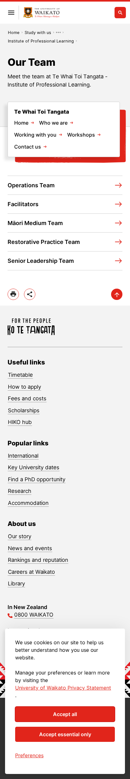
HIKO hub (20, 422)
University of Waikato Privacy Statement (63, 688)
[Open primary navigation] (11, 13)
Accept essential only (65, 734)
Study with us (38, 32)
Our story (19, 536)
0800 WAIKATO (33, 615)
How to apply (24, 387)
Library (16, 583)
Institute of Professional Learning (41, 41)
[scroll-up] (116, 294)
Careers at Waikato (31, 572)
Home (14, 32)
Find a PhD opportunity (36, 479)
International (23, 456)
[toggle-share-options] (29, 294)
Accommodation (28, 503)
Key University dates (33, 467)
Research (19, 491)
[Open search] (120, 12)
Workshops (81, 135)
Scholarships (23, 410)
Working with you (35, 135)
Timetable (20, 375)
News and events (30, 548)
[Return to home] (41, 12)
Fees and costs (27, 398)
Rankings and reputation (38, 560)
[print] (13, 294)
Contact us (27, 147)
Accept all (65, 714)
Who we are (53, 123)
